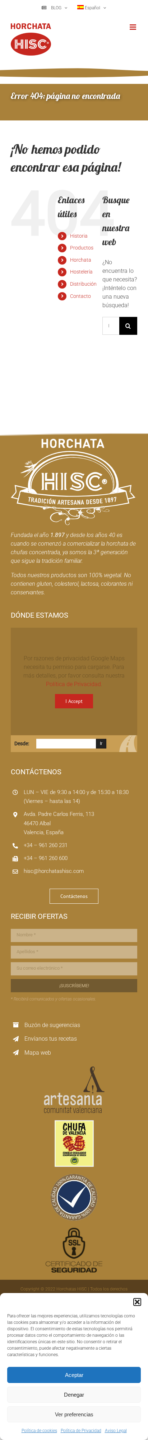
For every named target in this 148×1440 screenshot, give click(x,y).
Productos (81, 248)
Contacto (80, 296)
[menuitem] (92, 8)
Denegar (74, 1395)
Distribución (83, 284)
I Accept (74, 701)
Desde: (21, 743)
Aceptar (74, 1375)
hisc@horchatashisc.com (54, 871)
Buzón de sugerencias (52, 1025)
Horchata (80, 260)
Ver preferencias (74, 1414)
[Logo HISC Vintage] (73, 441)
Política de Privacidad (81, 1430)
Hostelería (81, 272)
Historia (79, 236)
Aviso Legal (116, 1430)
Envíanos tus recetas (50, 1038)
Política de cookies (39, 1430)
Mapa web (37, 1052)
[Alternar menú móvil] (133, 27)
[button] (137, 1302)
